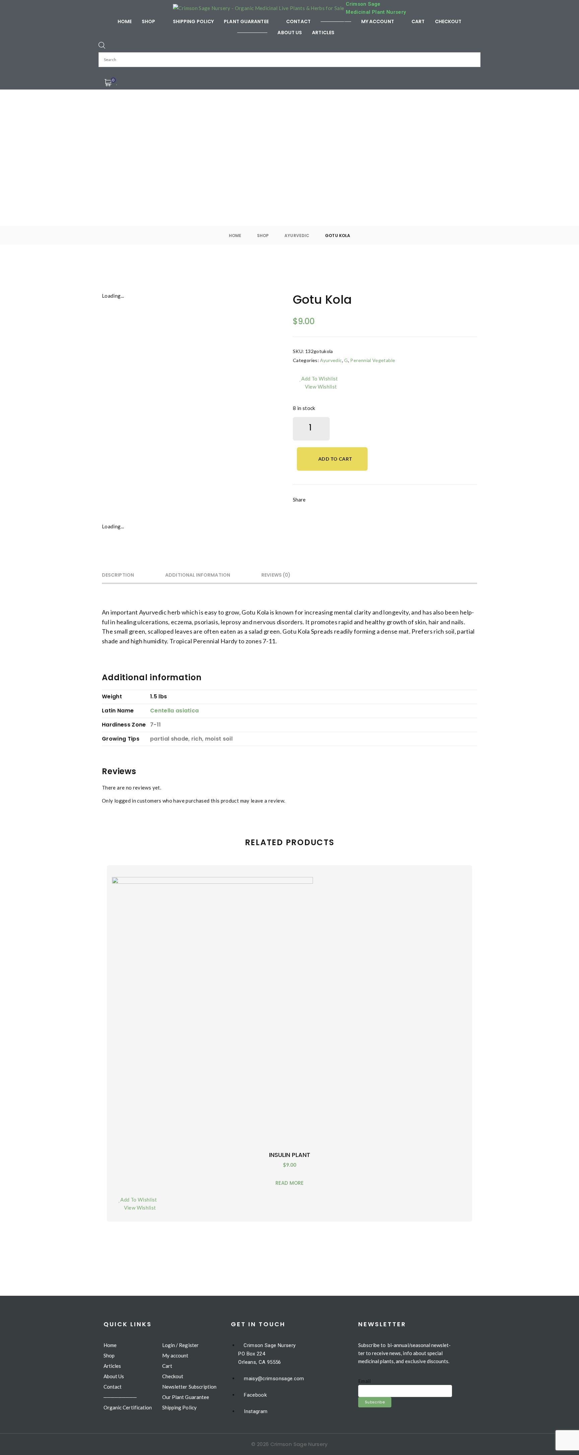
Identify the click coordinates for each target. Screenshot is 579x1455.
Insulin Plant (289, 1155)
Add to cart (335, 459)
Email (364, 1381)
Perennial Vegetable (372, 360)
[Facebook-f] (319, 505)
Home (235, 235)
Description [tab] (118, 575)
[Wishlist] (117, 81)
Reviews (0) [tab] (276, 575)
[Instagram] (365, 505)
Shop (263, 235)
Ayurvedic (296, 235)
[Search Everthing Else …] (102, 45)
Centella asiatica (174, 710)
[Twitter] (342, 505)
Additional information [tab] (197, 575)
